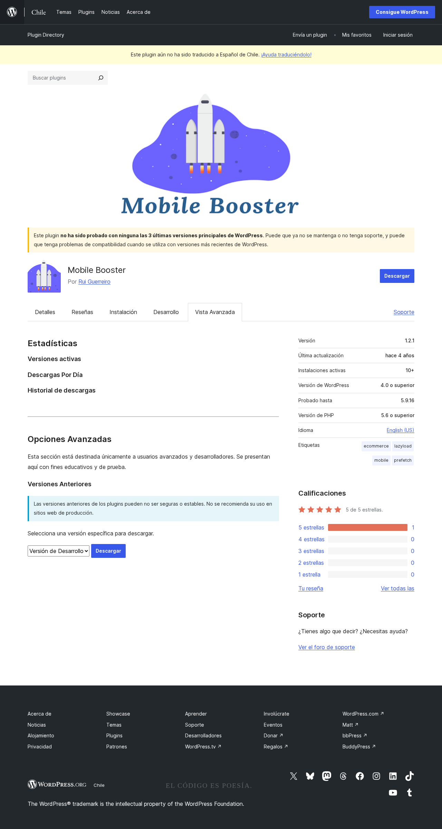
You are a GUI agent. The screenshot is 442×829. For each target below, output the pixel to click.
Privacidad (40, 746)
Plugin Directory (46, 35)
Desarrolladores (203, 735)
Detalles (45, 311)
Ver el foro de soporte (326, 647)
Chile (99, 785)
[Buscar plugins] (101, 78)
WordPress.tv (203, 746)
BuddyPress (359, 746)
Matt (351, 725)
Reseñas (82, 311)
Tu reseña (310, 588)
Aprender (196, 714)
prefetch (403, 460)
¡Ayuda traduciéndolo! (286, 54)
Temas (114, 725)
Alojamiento (41, 735)
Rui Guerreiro (94, 281)
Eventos (273, 725)
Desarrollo (166, 311)
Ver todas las (397, 588)
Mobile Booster (97, 270)
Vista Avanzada (215, 311)
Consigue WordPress (402, 12)
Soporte (404, 311)
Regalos (276, 746)
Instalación (123, 311)
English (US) (400, 430)
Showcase (118, 714)
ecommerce (376, 446)
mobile (381, 460)
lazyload (403, 446)
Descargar (397, 276)
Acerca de (39, 714)
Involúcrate (276, 714)
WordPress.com (363, 714)
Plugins (114, 735)
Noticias (37, 725)
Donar (274, 735)
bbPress (355, 735)
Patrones (116, 746)
